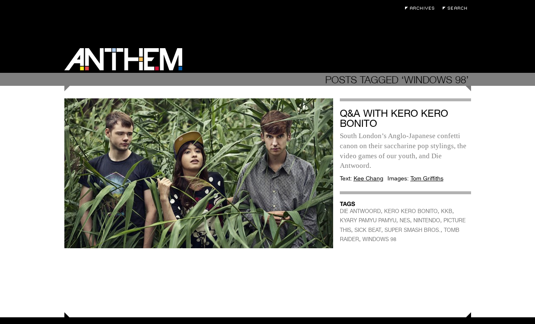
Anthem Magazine (123, 59)
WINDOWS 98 (379, 239)
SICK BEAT (367, 230)
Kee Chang (368, 178)
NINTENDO (426, 220)
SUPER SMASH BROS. (413, 230)
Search (457, 8)
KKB (446, 211)
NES (405, 220)
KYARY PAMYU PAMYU (368, 220)
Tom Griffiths (426, 178)
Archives (421, 8)
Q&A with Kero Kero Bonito (394, 118)
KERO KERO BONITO (411, 211)
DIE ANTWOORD (360, 211)
